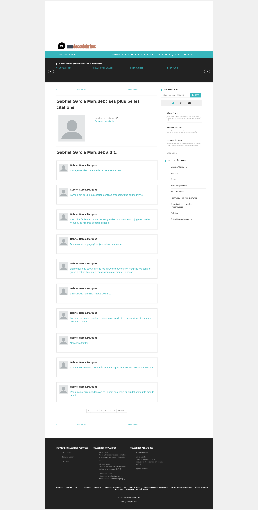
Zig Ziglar (65, 461)
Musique (174, 173)
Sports (173, 179)
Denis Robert (133, 89)
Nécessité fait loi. (79, 343)
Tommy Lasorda (63, 68)
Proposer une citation (105, 121)
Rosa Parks (172, 68)
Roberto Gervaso (142, 452)
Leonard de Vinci (174, 140)
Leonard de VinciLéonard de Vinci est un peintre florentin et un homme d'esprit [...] (112, 476)
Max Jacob (81, 89)
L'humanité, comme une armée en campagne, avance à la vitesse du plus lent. (112, 367)
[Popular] (173, 103)
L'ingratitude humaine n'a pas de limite (90, 293)
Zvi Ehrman (66, 452)
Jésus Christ (172, 113)
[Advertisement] (129, 20)
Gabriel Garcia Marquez (83, 165)
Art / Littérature (177, 192)
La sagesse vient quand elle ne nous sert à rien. (95, 170)
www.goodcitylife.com (129, 502)
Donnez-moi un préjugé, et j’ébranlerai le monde (96, 244)
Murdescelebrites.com (132, 497)
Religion (174, 213)
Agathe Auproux (142, 469)
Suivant (122, 410)
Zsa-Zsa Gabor (68, 457)
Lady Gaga (172, 153)
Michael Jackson (174, 127)
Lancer (195, 95)
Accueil (59, 487)
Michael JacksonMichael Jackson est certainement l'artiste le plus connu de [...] (112, 466)
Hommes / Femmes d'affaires (184, 198)
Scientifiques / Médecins (181, 219)
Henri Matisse (136, 68)
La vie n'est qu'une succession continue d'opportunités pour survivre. (106, 195)
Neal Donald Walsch (103, 68)
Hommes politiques (179, 185)
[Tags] (189, 103)
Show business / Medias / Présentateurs (189, 487)
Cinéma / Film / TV (179, 167)
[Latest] (181, 103)
